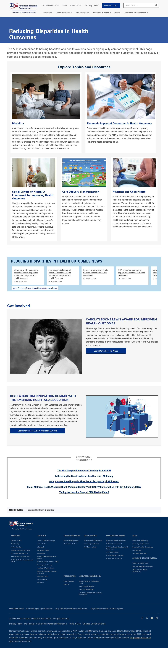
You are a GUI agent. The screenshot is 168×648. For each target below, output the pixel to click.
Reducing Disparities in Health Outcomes (46, 572)
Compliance (41, 553)
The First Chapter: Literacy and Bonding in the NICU (84, 471)
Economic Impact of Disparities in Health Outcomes (120, 123)
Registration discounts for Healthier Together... (107, 609)
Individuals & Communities (135, 12)
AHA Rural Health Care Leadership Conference (117, 548)
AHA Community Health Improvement (139, 570)
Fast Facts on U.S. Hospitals (93, 540)
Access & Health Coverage (46, 540)
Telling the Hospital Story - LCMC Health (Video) (84, 492)
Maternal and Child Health (129, 191)
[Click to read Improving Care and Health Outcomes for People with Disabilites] (46, 96)
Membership (15, 544)
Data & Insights (82, 12)
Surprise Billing (42, 579)
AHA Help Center (91, 5)
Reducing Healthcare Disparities (40, 509)
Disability (18, 123)
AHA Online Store (16, 547)
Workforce (40, 582)
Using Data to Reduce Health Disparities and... (71, 609)
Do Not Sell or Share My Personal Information (45, 623)
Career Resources (63, 12)
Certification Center (70, 544)
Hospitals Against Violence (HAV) (47, 561)
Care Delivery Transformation (80, 191)
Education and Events (115, 535)
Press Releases (69, 581)
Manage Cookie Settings (94, 623)
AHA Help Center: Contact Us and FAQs (22, 561)
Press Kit (66, 584)
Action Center (41, 544)
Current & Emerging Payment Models (46, 557)
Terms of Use (75, 623)
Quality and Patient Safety (45, 568)
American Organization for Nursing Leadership (90, 593)
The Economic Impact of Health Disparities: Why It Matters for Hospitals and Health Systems (60, 273)
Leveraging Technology (44, 565)
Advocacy (47, 12)
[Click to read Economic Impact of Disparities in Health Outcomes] (121, 96)
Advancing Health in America (144, 558)
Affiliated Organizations (90, 576)
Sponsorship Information (114, 558)
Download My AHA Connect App (142, 547)
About (64, 5)
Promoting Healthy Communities (142, 566)
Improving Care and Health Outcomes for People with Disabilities (95, 272)
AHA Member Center (50, 5)
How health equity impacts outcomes (39, 609)
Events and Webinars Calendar (116, 540)
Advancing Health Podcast (140, 544)
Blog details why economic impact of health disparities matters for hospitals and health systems (26, 273)
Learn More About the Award (106, 350)
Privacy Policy (15, 623)
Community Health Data (91, 544)
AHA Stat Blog (136, 550)
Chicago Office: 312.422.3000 (20, 550)
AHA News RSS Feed (139, 553)
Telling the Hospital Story (140, 563)
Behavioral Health (43, 550)
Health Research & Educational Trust (89, 582)
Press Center (75, 5)
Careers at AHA (16, 540)
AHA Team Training (112, 552)
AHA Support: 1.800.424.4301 (20, 556)
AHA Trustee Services (86, 589)
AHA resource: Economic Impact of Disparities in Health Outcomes (131, 272)
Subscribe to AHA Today (140, 540)
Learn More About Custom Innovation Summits (37, 430)
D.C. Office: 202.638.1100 (19, 553)
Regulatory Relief (42, 576)
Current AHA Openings (71, 540)
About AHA (15, 535)
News (116, 12)
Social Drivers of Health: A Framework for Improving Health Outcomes (32, 195)
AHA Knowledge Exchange (114, 555)
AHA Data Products (90, 547)
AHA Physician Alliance (86, 586)
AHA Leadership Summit (114, 544)
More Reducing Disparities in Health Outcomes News (35, 288)
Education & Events (101, 12)
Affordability (41, 547)
